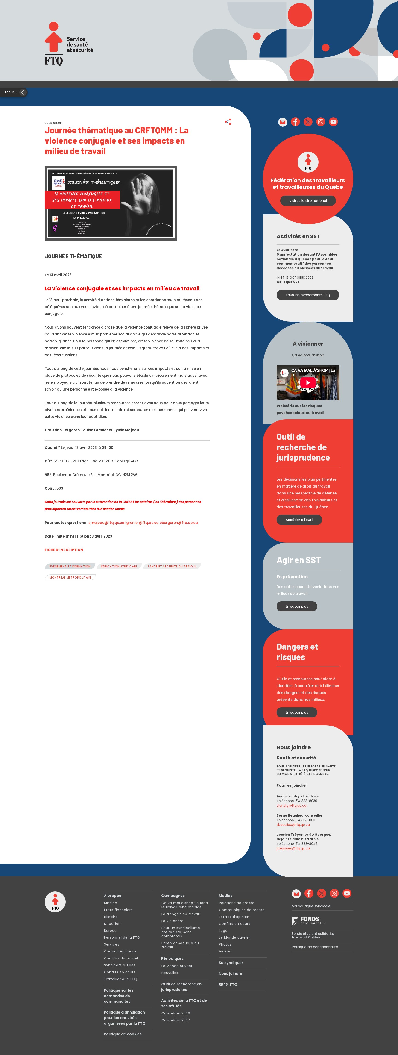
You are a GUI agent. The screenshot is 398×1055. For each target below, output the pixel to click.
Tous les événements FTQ (308, 294)
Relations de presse (237, 903)
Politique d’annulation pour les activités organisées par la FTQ (124, 1018)
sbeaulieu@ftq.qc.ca (293, 824)
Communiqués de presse (242, 910)
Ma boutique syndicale (311, 906)
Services (111, 944)
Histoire (111, 916)
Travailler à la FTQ (120, 979)
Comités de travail (121, 958)
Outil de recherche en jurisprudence (181, 987)
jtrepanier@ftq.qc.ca (293, 848)
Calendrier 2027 (175, 1020)
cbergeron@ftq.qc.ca (179, 522)
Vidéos (225, 951)
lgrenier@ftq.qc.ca (142, 522)
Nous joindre (230, 973)
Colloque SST (288, 281)
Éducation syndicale (119, 566)
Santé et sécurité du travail (172, 566)
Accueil (10, 92)
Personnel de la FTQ (122, 937)
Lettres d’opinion (234, 916)
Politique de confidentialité (315, 946)
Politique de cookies (123, 1034)
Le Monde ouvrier (177, 966)
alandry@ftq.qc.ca (291, 805)
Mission (110, 903)
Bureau (110, 930)
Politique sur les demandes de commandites (118, 996)
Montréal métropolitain (70, 577)
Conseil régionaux (120, 951)
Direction (112, 923)
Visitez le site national (308, 200)
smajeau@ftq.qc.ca (106, 522)
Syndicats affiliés (119, 965)
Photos (225, 944)
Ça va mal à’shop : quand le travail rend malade (184, 905)
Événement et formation (70, 566)
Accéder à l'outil (299, 519)
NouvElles (169, 972)
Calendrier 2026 (175, 1013)
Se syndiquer (231, 962)
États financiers (118, 910)
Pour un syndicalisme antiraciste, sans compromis (180, 932)
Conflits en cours (119, 972)
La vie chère (172, 921)
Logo (223, 930)
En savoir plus (297, 606)
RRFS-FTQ (228, 984)
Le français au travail (180, 914)
